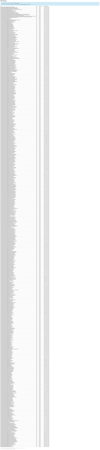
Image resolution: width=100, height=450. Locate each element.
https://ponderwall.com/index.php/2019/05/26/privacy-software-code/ (6, 114)
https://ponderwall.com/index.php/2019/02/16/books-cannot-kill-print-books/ (7, 59)
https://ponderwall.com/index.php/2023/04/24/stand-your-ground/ (6, 353)
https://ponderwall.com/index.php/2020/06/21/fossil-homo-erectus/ (6, 297)
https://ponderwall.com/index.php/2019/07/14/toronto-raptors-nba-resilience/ (7, 143)
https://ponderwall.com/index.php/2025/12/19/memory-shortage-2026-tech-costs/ (7, 429)
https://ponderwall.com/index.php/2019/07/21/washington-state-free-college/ (7, 150)
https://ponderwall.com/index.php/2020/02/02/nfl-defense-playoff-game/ (7, 265)
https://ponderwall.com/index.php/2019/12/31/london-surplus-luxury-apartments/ (7, 246)
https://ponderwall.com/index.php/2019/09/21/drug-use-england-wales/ (6, 181)
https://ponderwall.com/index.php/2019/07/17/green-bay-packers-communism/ (7, 147)
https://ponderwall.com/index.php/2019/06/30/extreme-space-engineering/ (7, 134)
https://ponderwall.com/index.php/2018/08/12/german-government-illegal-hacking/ (8, 36)
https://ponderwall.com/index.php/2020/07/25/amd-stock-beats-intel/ (6, 306)
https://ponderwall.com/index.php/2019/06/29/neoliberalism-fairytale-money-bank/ (8, 133)
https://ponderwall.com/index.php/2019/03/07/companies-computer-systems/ (7, 66)
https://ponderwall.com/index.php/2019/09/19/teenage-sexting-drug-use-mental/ (7, 180)
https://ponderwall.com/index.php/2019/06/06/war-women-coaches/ (6, 122)
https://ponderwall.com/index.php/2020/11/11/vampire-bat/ (5, 315)
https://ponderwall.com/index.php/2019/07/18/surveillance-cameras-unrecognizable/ (8, 148)
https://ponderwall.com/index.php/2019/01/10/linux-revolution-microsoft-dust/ (7, 53)
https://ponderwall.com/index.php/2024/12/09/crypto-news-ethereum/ (6, 381)
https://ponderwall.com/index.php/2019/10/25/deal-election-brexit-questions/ (7, 216)
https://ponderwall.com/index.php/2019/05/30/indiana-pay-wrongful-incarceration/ (7, 116)
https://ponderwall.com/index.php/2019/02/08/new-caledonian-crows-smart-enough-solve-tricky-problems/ (10, 58)
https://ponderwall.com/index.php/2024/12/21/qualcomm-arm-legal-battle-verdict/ (7, 390)
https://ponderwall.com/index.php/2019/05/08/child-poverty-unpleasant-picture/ (7, 102)
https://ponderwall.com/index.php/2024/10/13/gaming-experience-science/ (7, 367)
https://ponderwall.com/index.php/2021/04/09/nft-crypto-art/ (5, 320)
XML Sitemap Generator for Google (24, 4)
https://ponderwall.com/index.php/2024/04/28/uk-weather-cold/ (6, 358)
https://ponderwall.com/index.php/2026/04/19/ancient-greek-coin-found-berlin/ (7, 443)
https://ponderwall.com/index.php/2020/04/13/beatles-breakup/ (6, 289)
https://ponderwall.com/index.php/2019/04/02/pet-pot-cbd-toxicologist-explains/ (7, 76)
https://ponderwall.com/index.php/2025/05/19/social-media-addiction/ (6, 400)
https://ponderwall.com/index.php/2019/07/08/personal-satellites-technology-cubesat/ (8, 139)
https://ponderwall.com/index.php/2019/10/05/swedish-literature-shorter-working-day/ (8, 191)
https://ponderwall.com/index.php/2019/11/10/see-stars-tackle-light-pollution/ (7, 229)
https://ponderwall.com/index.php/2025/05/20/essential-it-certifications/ (6, 401)
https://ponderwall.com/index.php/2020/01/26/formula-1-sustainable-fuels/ (7, 257)
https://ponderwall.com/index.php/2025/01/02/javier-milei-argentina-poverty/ (7, 394)
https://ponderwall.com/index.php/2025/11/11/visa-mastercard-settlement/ (7, 418)
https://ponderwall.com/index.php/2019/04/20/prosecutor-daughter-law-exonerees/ (7, 91)
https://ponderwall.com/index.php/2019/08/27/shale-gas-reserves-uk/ (6, 166)
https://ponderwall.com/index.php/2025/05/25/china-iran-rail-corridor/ (6, 404)
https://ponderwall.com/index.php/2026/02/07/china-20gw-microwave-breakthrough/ (8, 433)
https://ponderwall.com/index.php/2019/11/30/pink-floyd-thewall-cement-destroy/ (7, 239)
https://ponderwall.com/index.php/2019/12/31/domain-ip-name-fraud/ (6, 245)
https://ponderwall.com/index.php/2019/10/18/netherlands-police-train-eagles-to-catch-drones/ (9, 208)
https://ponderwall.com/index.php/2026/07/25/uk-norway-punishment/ (6, 446)
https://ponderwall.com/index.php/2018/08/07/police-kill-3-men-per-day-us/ (7, 35)
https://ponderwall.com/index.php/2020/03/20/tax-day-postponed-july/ (6, 282)
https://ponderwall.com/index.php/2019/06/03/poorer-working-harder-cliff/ (7, 119)
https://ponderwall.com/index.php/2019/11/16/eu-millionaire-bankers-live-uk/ (7, 234)
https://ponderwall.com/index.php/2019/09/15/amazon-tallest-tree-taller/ (6, 178)
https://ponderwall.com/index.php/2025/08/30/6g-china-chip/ (6, 409)
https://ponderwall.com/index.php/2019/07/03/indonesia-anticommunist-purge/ (7, 135)
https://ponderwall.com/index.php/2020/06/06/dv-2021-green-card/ (6, 292)
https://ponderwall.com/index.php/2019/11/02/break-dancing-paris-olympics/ (7, 224)
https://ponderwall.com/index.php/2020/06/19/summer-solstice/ (6, 293)
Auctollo (30, 4)
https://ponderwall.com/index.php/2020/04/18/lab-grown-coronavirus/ (6, 290)
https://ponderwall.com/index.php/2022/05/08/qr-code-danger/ (6, 340)
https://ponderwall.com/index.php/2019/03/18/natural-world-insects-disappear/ (7, 68)
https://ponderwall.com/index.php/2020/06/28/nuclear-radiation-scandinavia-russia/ (8, 302)
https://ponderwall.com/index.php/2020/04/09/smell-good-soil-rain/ (6, 288)
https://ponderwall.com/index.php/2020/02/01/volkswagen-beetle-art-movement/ (7, 264)
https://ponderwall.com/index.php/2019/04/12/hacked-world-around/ (6, 82)
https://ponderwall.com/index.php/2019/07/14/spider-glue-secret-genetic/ (7, 144)
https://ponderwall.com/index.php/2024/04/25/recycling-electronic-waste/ (7, 357)
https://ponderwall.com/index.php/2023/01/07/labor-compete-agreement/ (7, 346)
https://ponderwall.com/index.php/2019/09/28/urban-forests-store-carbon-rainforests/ (8, 185)
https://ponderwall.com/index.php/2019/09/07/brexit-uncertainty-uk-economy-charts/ (8, 171)
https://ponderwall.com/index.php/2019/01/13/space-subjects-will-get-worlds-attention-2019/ (8, 54)
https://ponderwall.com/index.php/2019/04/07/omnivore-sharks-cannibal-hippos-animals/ (8, 79)
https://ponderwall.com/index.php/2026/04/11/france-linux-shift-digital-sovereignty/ (8, 438)
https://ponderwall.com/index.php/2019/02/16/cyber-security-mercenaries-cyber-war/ (8, 60)
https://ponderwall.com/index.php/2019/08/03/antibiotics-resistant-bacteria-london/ (7, 158)
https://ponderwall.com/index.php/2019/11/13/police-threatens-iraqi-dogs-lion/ (7, 232)
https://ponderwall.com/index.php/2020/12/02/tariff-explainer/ (6, 316)
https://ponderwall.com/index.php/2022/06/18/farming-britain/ (6, 343)
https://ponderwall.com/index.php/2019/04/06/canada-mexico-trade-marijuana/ (7, 78)
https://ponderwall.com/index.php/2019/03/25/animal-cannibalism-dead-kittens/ (7, 74)
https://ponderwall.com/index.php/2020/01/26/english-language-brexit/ (6, 259)
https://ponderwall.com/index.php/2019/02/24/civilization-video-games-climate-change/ (8, 64)
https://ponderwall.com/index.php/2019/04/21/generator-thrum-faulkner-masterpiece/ (8, 93)
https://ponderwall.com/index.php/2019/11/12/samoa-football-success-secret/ (7, 231)
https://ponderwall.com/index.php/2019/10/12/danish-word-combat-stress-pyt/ (7, 200)
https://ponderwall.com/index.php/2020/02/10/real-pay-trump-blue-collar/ (7, 272)
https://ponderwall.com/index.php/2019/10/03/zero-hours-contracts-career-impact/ (7, 188)
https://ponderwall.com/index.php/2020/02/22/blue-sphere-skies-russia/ (6, 273)
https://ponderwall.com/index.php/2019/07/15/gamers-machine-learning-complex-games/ (8, 145)
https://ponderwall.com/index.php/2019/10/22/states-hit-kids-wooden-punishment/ (7, 214)
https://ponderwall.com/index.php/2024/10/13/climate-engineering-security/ (7, 368)
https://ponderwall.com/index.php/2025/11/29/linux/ (5, 422)
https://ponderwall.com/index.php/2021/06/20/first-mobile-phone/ (6, 330)
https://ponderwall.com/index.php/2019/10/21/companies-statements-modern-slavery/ (8, 213)
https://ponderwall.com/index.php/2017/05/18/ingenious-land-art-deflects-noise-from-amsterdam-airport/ (9, 13)
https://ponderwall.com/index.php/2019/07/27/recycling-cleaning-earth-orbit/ (7, 155)
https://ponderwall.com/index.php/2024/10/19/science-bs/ (5, 372)
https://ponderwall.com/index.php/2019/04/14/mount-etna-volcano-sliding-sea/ (7, 87)
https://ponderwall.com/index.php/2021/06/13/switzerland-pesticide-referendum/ (7, 328)
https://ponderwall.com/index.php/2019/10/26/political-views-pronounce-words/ (7, 218)
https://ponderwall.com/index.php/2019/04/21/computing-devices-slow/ (6, 94)
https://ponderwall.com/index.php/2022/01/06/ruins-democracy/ (6, 335)
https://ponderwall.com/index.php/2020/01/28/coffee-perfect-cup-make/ (6, 261)
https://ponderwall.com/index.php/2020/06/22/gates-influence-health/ (6, 300)
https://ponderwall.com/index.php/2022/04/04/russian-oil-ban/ (6, 336)
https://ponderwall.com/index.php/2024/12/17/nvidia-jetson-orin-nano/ (6, 389)
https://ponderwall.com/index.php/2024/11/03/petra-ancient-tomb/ (6, 374)
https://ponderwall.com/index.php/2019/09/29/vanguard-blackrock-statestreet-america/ (8, 186)
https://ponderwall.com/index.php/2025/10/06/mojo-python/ (5, 412)
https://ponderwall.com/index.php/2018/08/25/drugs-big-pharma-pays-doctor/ (7, 42)
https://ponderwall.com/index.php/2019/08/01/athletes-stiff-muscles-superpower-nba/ (8, 157)
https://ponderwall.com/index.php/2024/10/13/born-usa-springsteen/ (6, 369)
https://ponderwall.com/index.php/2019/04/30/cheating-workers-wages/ (6, 99)
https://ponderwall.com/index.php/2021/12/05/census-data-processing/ (6, 333)
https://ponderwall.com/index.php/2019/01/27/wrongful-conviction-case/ (7, 56)
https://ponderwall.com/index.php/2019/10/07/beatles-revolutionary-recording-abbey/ (8, 195)
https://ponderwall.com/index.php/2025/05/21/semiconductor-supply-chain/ (7, 402)
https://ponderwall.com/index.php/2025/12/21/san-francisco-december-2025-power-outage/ (8, 430)
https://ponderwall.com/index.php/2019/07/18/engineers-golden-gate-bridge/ (7, 149)
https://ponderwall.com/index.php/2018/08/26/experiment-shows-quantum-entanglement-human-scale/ (9, 43)
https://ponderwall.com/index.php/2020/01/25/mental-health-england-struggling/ (7, 256)
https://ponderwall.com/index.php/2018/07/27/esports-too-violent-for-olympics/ (7, 33)
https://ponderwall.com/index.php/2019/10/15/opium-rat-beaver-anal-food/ (7, 205)
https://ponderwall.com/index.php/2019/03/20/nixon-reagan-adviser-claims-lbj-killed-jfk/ (8, 71)
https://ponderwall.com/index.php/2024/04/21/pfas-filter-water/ (6, 356)
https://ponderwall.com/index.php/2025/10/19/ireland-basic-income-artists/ (7, 413)
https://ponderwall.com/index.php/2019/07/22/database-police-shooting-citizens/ (7, 152)
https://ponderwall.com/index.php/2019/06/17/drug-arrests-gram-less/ (6, 127)
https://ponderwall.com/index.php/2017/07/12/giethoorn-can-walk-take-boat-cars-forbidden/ (8, 17)
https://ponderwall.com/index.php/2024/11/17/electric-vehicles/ (6, 377)
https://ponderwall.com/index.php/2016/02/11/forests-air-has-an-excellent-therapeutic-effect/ (8, 7)
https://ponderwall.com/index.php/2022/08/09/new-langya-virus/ (6, 345)
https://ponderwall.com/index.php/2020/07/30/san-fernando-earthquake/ (7, 308)
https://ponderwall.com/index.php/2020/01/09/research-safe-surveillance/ (7, 247)
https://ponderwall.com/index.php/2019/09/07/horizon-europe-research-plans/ (7, 170)
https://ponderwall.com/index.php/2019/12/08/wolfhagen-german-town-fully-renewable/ (8, 241)
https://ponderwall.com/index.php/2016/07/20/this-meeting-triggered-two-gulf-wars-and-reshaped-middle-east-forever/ (11, 9)
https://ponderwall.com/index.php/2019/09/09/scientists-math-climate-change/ (7, 173)
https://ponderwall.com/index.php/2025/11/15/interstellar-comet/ (6, 419)
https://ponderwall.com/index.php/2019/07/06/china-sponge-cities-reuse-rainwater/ (7, 137)
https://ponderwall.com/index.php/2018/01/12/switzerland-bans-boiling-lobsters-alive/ (8, 20)
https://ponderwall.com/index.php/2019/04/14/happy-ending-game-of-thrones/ (7, 86)
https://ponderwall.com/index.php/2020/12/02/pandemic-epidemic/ (6, 317)
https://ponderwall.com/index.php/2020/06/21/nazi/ (5, 298)
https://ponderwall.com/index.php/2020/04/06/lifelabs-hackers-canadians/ (7, 287)
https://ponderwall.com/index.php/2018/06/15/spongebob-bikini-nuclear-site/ (7, 28)
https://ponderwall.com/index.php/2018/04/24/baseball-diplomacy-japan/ (7, 25)
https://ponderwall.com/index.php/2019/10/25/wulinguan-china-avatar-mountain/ (7, 217)
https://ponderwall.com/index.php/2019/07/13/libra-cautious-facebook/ (6, 142)
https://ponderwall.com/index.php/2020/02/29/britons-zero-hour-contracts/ (7, 274)
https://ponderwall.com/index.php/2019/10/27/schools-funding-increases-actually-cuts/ (8, 219)
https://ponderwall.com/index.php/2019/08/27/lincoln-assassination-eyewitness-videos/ (8, 167)
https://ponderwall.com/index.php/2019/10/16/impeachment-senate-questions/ (7, 206)
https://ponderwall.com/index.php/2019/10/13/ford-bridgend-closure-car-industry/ (7, 201)
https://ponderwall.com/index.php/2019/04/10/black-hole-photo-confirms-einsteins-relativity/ (8, 81)
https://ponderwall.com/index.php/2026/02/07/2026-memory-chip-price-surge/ (7, 432)
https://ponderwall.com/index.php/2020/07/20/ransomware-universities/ (6, 305)
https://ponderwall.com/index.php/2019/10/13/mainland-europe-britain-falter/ (7, 203)
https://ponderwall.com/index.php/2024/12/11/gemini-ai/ (5, 384)
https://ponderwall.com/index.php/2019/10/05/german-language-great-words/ (7, 190)
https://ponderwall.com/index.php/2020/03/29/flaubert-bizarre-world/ (6, 283)
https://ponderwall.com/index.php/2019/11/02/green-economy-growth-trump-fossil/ (8, 223)
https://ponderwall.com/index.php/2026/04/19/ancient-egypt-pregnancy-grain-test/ (7, 442)
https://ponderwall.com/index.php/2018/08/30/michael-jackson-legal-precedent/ (7, 45)
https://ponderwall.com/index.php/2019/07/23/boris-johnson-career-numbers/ (7, 153)
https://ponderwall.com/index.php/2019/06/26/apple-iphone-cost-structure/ (7, 132)
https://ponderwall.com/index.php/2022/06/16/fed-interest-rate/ (6, 341)
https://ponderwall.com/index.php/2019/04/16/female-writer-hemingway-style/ (7, 89)
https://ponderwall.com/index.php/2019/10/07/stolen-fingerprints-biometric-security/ (8, 193)
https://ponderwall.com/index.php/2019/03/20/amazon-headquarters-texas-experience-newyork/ (9, 70)
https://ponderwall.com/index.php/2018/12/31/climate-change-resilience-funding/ (7, 51)
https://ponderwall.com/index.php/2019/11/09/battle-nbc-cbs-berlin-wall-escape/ (7, 226)
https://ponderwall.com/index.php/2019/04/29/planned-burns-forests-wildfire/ (7, 98)
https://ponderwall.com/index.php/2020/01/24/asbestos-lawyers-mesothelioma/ (7, 254)
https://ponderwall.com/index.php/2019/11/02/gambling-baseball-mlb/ (6, 222)
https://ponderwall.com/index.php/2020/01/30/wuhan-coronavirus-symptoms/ (7, 262)
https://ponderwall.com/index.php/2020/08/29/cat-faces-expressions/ (6, 310)
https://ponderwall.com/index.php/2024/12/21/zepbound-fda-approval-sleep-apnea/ (8, 391)
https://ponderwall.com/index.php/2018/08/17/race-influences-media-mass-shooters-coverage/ (8, 37)
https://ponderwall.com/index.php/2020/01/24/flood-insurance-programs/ (7, 255)
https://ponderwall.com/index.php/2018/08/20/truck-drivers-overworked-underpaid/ (8, 38)
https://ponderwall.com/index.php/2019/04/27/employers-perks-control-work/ (7, 96)
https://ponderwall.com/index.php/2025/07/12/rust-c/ (5, 407)
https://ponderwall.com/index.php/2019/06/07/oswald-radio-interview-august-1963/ (8, 124)
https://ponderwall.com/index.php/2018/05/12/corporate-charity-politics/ (7, 26)
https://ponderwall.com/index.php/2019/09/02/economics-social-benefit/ (6, 168)
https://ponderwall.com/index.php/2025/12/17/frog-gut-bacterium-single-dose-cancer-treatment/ (9, 427)
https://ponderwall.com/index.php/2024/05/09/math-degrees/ (5, 361)
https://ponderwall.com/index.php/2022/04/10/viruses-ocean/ (5, 338)
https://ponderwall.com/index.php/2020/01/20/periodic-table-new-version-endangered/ (8, 251)
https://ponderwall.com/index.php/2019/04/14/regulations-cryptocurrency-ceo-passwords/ (8, 84)
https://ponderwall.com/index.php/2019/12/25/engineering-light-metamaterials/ (7, 244)
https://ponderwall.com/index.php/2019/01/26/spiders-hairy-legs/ (6, 55)
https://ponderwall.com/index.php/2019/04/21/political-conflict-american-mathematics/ (8, 92)
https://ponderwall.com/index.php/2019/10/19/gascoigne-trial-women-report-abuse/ (8, 209)
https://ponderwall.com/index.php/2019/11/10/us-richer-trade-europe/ (6, 228)
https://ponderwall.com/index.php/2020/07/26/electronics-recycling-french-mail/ (7, 307)
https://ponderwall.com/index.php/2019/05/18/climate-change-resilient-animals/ (7, 109)
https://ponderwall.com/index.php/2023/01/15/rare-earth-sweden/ (6, 349)
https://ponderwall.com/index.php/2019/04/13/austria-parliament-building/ (7, 83)
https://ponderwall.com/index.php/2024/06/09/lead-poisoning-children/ (6, 363)
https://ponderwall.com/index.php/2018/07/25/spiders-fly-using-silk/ (6, 31)
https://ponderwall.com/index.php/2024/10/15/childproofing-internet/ (6, 371)
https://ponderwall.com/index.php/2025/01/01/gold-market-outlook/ (6, 392)
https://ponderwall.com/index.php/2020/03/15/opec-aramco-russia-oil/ (6, 280)
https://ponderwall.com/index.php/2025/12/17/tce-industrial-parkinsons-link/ (7, 428)
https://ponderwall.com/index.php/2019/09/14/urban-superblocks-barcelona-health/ (8, 177)
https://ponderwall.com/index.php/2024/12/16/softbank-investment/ (6, 387)
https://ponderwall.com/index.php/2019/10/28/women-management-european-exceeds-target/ (8, 221)
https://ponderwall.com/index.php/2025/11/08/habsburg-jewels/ (6, 415)
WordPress (12, 4)
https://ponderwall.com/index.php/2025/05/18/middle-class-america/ (6, 399)
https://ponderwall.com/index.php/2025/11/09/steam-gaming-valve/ (6, 417)
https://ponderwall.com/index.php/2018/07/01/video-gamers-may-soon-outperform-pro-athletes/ (9, 30)
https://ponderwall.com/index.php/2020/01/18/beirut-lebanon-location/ (6, 249)
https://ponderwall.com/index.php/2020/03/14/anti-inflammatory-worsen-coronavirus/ (8, 279)
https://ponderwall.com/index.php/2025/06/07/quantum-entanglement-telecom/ (7, 405)
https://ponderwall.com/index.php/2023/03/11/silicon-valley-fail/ (6, 351)
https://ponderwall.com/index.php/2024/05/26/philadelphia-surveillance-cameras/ (7, 362)
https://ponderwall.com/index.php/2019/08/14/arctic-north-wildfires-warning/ (7, 163)
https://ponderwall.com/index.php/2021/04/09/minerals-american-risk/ (6, 321)
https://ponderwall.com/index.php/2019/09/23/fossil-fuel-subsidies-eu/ (6, 183)
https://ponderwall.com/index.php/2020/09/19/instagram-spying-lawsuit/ (7, 312)
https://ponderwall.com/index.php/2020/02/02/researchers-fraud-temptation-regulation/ (8, 267)
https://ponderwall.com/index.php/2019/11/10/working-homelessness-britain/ (7, 227)
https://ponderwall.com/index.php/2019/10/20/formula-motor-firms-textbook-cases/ (8, 211)
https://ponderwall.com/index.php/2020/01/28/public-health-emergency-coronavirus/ (8, 260)
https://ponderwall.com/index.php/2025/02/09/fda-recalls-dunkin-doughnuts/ (7, 396)
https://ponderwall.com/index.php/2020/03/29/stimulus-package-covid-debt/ (7, 284)
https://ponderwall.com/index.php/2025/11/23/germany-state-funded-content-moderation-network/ (9, 420)
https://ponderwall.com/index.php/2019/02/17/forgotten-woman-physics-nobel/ (7, 61)
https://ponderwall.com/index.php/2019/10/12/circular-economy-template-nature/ (7, 199)
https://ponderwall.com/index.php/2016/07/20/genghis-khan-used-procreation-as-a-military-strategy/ (9, 8)
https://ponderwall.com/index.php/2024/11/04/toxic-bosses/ (5, 376)
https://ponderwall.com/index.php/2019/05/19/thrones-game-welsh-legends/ (7, 111)
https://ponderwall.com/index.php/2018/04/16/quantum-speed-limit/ (6, 23)
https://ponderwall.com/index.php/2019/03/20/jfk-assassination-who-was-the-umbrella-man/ (8, 69)
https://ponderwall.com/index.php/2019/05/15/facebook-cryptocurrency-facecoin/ (7, 107)
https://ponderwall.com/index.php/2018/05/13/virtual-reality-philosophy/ (7, 27)
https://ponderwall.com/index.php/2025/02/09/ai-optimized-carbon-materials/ (7, 395)
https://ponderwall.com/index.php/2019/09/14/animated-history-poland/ (6, 176)
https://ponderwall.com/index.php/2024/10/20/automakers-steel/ (6, 373)
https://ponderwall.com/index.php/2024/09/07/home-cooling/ (6, 364)
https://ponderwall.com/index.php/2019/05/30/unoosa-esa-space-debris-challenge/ (7, 115)
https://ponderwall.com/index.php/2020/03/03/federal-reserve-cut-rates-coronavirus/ (8, 275)
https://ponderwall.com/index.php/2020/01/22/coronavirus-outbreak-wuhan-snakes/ (8, 252)
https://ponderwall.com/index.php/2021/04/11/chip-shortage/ (5, 325)
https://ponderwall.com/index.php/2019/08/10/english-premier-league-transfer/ (7, 160)
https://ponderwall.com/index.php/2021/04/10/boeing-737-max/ (6, 323)
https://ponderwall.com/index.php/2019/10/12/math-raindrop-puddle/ (6, 198)
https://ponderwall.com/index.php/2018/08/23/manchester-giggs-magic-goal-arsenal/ (8, 40)
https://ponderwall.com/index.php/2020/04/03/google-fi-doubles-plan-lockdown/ (7, 285)
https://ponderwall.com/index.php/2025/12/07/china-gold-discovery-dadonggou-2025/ (8, 424)
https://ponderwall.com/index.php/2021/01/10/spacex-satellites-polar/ (6, 318)
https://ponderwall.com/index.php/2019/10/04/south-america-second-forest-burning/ (8, 189)
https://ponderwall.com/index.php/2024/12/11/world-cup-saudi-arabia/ (6, 385)
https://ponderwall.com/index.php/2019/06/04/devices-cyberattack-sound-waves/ (7, 120)
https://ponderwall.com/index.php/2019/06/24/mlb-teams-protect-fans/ (6, 130)
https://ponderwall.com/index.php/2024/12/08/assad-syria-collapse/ (6, 379)
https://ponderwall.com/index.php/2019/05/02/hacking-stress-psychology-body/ (7, 101)
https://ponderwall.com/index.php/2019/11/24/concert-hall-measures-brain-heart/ (7, 237)
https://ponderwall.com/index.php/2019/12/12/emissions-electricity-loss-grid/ (7, 242)
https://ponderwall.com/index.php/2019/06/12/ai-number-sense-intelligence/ (7, 125)
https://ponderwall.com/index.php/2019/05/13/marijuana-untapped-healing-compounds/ (8, 106)
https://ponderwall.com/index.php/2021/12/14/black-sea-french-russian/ (6, 334)
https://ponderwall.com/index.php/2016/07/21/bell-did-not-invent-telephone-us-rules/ (8, 10)
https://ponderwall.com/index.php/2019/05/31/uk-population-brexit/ (6, 117)
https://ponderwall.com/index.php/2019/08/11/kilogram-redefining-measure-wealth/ (8, 161)
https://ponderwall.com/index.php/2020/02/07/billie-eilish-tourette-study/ (7, 270)
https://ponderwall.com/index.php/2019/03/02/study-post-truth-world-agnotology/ (7, 65)
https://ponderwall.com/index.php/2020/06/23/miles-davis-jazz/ (6, 301)
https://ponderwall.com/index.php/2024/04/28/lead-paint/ (5, 359)
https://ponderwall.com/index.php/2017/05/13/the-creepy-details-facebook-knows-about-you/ (8, 12)
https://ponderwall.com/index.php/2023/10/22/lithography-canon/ (6, 354)
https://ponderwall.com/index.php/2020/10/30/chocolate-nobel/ (6, 313)
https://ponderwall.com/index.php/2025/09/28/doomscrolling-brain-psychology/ (7, 410)
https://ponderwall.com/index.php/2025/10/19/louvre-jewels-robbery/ (6, 414)
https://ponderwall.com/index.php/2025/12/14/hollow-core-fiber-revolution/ (7, 425)
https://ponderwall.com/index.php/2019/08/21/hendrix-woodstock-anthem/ (7, 165)
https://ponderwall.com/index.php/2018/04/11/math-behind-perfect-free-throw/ (7, 22)
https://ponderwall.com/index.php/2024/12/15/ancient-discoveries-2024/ (7, 386)
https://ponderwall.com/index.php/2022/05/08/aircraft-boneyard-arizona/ (7, 339)
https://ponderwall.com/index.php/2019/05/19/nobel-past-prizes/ (6, 110)
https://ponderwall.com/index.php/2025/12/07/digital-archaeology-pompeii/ (7, 423)
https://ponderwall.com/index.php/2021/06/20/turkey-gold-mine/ (6, 329)
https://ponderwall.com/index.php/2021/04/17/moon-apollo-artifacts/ (6, 326)
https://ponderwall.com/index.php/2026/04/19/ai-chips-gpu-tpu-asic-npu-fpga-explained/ (8, 440)
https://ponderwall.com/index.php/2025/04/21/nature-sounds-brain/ (6, 397)
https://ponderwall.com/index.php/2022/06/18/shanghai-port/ (5, 344)
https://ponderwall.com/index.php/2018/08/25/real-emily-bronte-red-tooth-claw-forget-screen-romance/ (9, 41)
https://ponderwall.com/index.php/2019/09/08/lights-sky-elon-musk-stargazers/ (7, 172)
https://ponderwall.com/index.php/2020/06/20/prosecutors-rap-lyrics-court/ (7, 295)
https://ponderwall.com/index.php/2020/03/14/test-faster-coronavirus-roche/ (7, 278)
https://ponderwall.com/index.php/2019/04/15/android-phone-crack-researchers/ (7, 88)
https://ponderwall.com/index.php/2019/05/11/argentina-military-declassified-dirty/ (7, 104)
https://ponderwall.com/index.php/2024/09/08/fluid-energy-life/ (6, 366)
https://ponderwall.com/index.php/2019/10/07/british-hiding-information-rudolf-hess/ (8, 194)
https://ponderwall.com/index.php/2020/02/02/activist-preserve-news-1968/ (7, 269)
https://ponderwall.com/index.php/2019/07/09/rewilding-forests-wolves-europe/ (7, 140)
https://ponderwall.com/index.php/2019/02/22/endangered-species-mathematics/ (7, 63)
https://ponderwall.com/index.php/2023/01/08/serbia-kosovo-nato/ (6, 348)
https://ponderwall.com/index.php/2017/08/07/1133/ (5, 18)
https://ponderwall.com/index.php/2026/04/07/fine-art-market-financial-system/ (7, 437)
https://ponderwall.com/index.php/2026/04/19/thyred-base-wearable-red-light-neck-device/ (8, 441)
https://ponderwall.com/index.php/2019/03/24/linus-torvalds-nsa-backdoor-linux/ (7, 73)
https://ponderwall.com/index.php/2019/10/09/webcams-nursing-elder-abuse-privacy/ (8, 196)
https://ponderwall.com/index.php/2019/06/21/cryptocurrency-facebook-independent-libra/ (8, 129)
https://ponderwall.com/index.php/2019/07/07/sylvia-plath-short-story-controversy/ (8, 138)
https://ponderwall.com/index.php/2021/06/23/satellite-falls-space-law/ (6, 331)
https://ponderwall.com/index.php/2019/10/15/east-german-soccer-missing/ (7, 204)
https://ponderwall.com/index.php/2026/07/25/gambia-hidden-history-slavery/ (7, 445)
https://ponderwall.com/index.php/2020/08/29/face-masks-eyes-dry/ (6, 311)
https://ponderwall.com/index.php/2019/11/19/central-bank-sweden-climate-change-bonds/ (8, 236)
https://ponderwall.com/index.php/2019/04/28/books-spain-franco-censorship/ (7, 97)
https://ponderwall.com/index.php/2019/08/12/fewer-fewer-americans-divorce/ (7, 162)
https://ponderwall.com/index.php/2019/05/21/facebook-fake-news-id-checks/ (7, 112)
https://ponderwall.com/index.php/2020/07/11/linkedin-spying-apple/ (6, 303)
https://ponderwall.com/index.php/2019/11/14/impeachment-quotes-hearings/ (7, 233)
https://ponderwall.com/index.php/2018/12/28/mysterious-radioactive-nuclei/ (7, 50)
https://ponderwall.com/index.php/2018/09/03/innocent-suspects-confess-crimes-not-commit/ (8, 46)
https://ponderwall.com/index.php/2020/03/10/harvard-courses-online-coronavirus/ (7, 277)
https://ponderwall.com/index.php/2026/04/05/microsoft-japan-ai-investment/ (7, 435)
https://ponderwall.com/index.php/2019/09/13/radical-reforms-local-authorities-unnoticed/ (8, 175)
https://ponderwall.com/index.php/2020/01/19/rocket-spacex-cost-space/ (6, 250)
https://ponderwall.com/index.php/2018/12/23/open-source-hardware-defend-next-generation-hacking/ (9, 48)
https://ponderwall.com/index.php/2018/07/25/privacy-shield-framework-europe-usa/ (8, 32)
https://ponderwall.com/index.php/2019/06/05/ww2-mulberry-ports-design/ (7, 121)
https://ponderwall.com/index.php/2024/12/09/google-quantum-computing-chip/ (7, 382)
